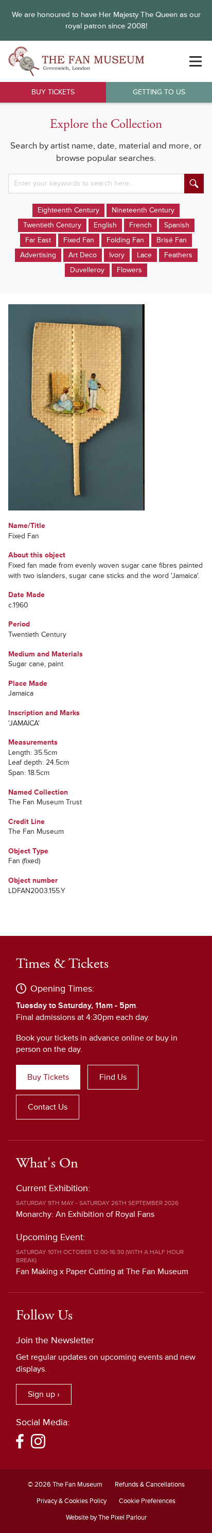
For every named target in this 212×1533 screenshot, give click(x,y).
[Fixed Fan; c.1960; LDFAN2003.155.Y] (106, 407)
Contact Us (47, 1107)
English (105, 225)
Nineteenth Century (143, 210)
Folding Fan (125, 240)
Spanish (176, 225)
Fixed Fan (78, 240)
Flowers (129, 270)
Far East (38, 240)
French (140, 225)
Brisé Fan (171, 240)
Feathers (178, 255)
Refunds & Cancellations (150, 1484)
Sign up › (44, 1394)
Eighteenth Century (68, 210)
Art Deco (82, 255)
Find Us (113, 1077)
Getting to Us (159, 92)
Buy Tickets (53, 92)
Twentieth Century (52, 225)
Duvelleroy (87, 270)
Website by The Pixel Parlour (106, 1517)
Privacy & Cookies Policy (72, 1501)
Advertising (38, 255)
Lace (144, 255)
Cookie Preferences (147, 1501)
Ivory (117, 255)
